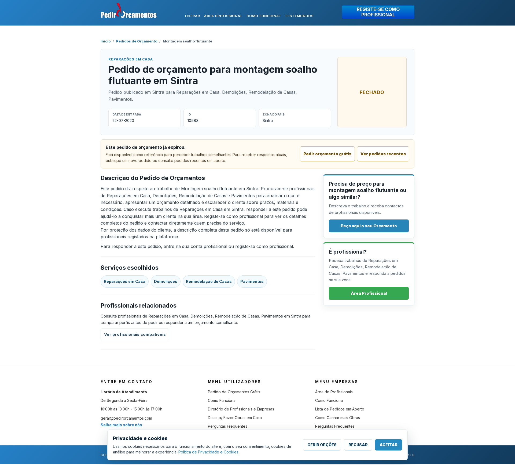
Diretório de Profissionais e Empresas (241, 409)
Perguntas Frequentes (227, 426)
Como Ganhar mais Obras (337, 417)
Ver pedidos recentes (383, 153)
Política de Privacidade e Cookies (208, 452)
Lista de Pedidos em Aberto (339, 409)
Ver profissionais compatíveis (135, 334)
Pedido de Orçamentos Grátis (234, 392)
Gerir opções (322, 444)
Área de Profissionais (334, 392)
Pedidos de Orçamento (136, 41)
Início (106, 41)
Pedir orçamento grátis (327, 153)
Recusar (358, 444)
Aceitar (389, 444)
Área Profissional (369, 293)
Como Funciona (222, 400)
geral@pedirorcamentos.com (126, 418)
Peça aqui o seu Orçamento (369, 225)
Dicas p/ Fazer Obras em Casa (235, 417)
